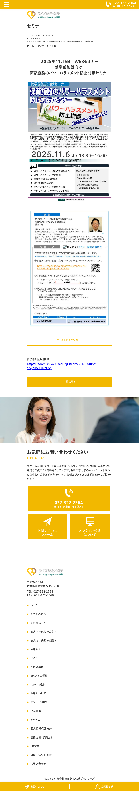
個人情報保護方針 (41, 728)
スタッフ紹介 (38, 684)
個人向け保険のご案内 (44, 631)
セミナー (42, 46)
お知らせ (36, 649)
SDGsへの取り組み (41, 755)
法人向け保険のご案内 (44, 640)
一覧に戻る (69, 381)
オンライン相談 (39, 702)
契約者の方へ (38, 623)
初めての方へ (38, 614)
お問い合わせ (38, 763)
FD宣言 (35, 746)
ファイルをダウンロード (69, 340)
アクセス (35, 720)
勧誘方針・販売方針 (42, 737)
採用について (38, 693)
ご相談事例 (37, 667)
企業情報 (36, 711)
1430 (53, 46)
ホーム (30, 46)
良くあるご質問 (39, 675)
